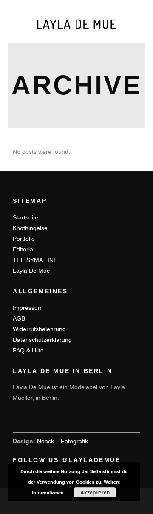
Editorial (23, 249)
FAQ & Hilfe (28, 350)
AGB (19, 318)
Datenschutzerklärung (42, 339)
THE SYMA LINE (35, 260)
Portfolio (24, 238)
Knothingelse (30, 228)
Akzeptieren (95, 492)
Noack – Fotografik (62, 441)
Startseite (25, 217)
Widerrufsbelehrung (39, 329)
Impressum (28, 307)
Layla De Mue (31, 270)
